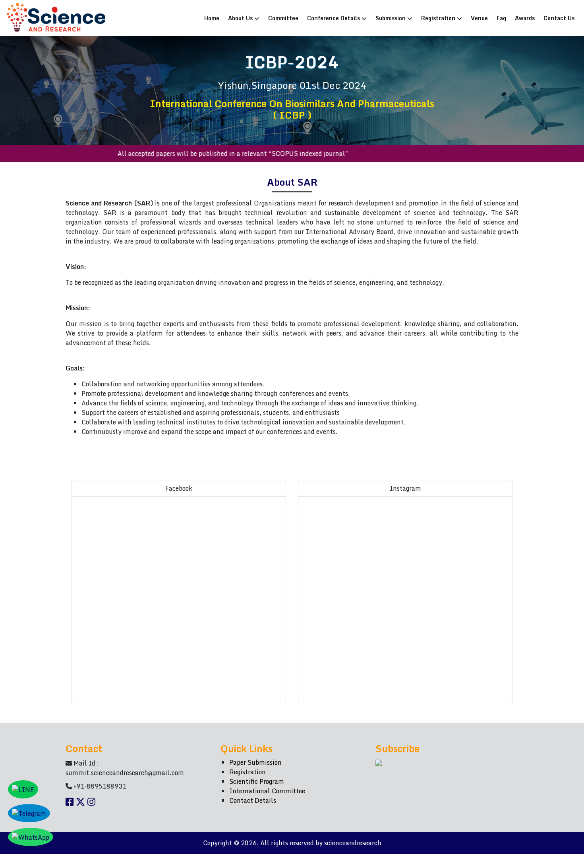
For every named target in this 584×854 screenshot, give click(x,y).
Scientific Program (256, 781)
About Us (241, 17)
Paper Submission (255, 762)
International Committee (267, 791)
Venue (479, 17)
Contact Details (252, 800)
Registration (439, 17)
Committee (283, 17)
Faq (501, 17)
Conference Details (334, 17)
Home (213, 17)
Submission (391, 17)
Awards (525, 17)
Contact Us (558, 17)
